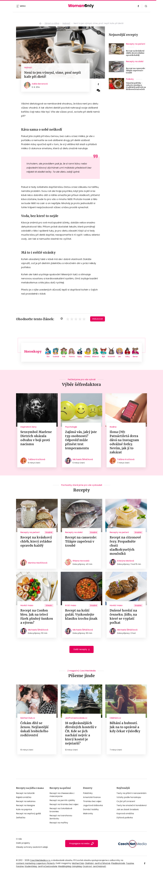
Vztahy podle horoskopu (129, 797)
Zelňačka (20, 817)
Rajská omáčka (23, 797)
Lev (119, 356)
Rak (63, 356)
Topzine (130, 863)
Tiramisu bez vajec (92, 801)
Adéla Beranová (40, 83)
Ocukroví (87, 866)
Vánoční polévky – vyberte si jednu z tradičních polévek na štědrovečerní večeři (136, 86)
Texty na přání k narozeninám (131, 793)
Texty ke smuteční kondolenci (132, 805)
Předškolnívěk (118, 863)
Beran (135, 356)
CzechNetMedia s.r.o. (40, 860)
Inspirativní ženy (28, 426)
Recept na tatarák (25, 793)
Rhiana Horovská (81, 560)
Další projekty (23, 843)
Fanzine (20, 866)
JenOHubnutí (99, 866)
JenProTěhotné (102, 863)
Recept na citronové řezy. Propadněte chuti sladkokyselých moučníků (125, 545)
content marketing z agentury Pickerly (35, 863)
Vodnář (56, 356)
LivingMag (77, 866)
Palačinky (88, 793)
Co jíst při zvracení (126, 801)
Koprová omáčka (125, 813)
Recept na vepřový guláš (28, 813)
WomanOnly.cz (40, 23)
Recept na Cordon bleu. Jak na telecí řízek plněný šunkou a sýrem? (36, 616)
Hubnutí (66, 23)
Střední (49, 605)
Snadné (48, 532)
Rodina (113, 426)
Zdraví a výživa (52, 23)
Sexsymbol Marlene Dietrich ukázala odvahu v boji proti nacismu (36, 438)
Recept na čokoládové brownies (61, 810)
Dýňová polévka (125, 817)
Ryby (80, 356)
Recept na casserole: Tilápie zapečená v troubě (135, 70)
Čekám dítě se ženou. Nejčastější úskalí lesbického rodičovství (34, 729)
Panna (72, 356)
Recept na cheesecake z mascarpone (62, 795)
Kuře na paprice (24, 809)
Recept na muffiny (59, 822)
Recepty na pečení (135, 43)
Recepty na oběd (134, 61)
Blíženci (95, 356)
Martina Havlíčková (37, 562)
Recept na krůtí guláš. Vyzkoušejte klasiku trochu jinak (81, 614)
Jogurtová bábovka (93, 805)
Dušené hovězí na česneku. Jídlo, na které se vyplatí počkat (123, 616)
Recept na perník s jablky (62, 800)
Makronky (88, 813)
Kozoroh (111, 356)
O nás (19, 838)
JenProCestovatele (47, 866)
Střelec (87, 356)
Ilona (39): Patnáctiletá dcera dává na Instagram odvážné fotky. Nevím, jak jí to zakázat (124, 442)
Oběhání (89, 863)
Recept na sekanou (25, 801)
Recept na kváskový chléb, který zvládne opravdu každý (135, 53)
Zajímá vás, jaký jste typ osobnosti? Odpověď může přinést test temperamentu (81, 440)
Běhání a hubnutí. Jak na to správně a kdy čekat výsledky (125, 727)
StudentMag (31, 866)
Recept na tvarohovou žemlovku (61, 817)
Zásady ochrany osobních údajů (32, 847)
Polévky (130, 79)
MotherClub (78, 863)
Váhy (127, 356)
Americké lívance (92, 797)
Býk (103, 356)
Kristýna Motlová (125, 560)
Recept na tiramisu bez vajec (64, 804)
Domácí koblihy (91, 809)
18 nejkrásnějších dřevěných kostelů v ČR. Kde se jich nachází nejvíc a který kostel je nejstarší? (81, 733)
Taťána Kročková (36, 459)
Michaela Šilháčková (83, 459)
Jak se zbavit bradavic (128, 809)
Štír (48, 356)
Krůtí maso (70, 605)
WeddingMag (64, 866)
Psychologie (71, 426)
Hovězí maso (26, 605)
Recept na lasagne (25, 805)
